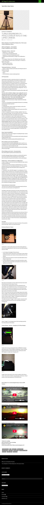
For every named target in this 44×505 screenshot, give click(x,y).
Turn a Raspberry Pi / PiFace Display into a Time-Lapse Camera (14, 36)
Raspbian (4, 451)
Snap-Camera (9, 451)
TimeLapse (15, 451)
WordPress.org (4, 498)
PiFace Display (5, 450)
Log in (3, 492)
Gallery (4, 39)
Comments (4, 496)
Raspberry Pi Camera (23, 450)
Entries (4, 494)
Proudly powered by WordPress (6, 503)
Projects (10, 450)
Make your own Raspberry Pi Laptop (8, 461)
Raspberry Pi (9, 31)
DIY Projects (4, 31)
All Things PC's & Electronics (8, 1)
